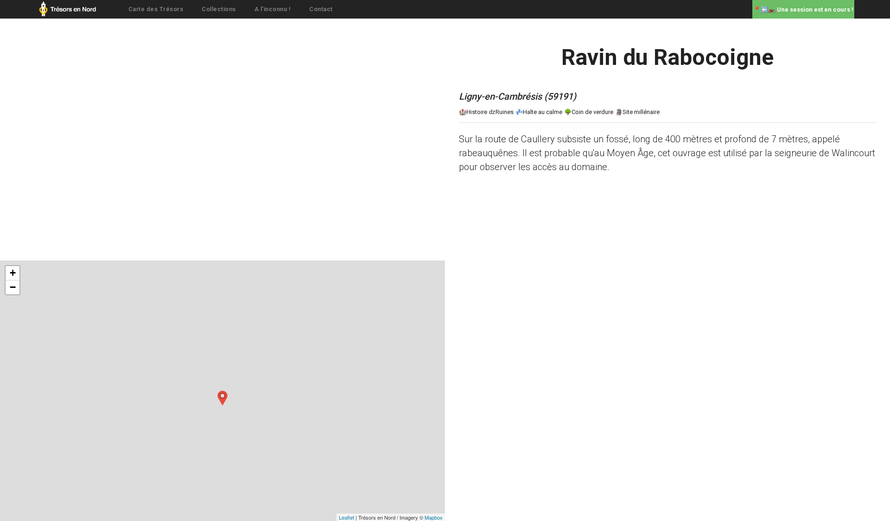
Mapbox (434, 517)
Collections (219, 9)
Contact (321, 9)
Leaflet (346, 517)
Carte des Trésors (156, 9)
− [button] (13, 287)
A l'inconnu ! (272, 9)
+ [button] (13, 273)
